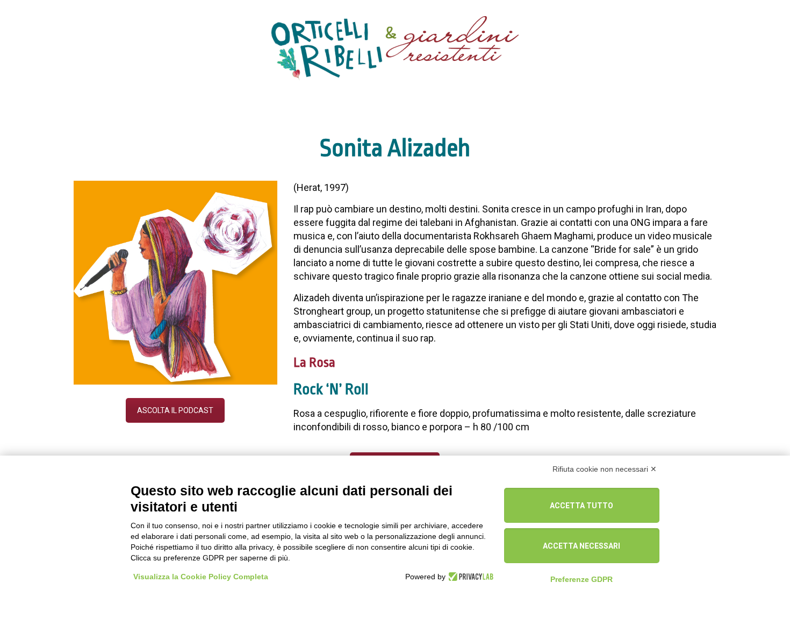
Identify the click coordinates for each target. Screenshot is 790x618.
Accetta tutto (581, 505)
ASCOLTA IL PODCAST (175, 410)
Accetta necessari (581, 546)
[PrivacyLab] (469, 576)
